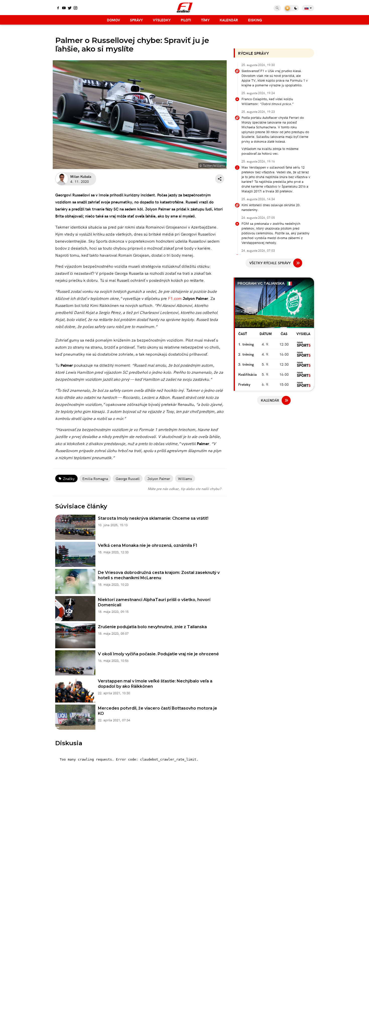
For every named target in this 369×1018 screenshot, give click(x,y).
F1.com (175, 298)
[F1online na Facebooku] (58, 8)
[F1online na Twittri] (70, 8)
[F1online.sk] (185, 7)
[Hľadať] (277, 8)
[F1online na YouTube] (64, 8)
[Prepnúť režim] (291, 8)
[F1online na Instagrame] (75, 8)
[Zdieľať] (219, 178)
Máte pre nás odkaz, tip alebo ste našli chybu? (184, 488)
